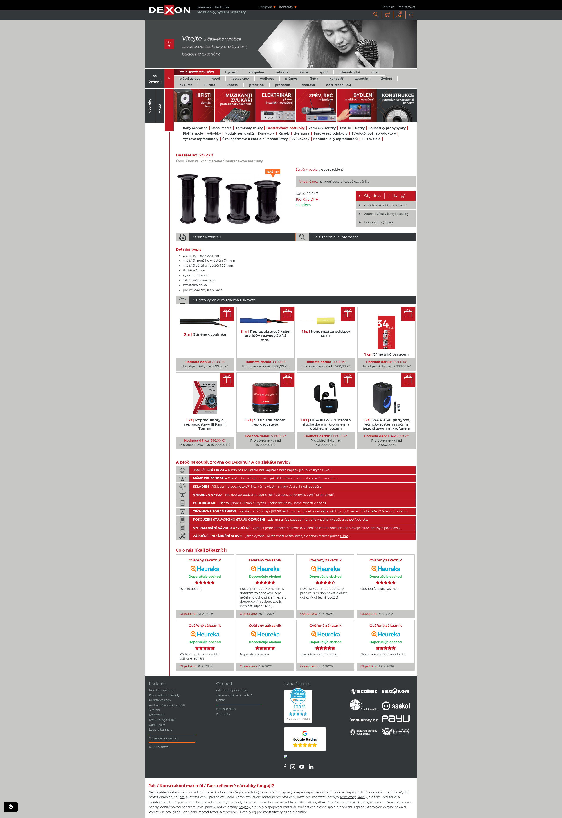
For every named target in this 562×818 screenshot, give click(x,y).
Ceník (220, 700)
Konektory (266, 133)
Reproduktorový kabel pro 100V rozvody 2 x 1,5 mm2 (265, 335)
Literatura (302, 133)
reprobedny (315, 792)
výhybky (250, 802)
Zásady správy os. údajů (234, 695)
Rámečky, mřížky (322, 128)
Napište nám (226, 709)
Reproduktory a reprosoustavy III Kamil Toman (205, 424)
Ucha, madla (221, 128)
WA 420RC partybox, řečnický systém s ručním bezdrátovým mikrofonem (386, 424)
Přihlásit (387, 7)
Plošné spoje (193, 133)
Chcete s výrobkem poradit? (386, 205)
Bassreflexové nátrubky (285, 128)
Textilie (345, 128)
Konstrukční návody (164, 695)
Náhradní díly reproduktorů (335, 139)
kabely (362, 797)
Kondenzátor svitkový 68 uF (326, 333)
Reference (156, 715)
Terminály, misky (249, 128)
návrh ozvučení (302, 528)
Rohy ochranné (195, 128)
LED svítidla (371, 139)
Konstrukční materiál (205, 161)
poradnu (298, 511)
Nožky (360, 128)
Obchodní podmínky (232, 690)
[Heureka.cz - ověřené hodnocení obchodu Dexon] (298, 722)
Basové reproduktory (330, 133)
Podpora (265, 7)
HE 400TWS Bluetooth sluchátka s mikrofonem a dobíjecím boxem (326, 424)
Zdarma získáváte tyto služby (386, 214)
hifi (406, 792)
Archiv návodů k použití (167, 705)
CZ (411, 15)
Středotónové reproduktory (373, 133)
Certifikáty (157, 725)
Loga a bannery (161, 730)
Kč (399, 14)
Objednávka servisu (164, 738)
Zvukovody (300, 139)
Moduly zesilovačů (239, 133)
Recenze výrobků (162, 720)
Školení (154, 710)
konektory (348, 797)
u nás (344, 536)
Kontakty (286, 7)
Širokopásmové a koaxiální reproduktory (255, 139)
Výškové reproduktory (200, 139)
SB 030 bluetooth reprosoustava (265, 422)
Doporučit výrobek (378, 222)
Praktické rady (160, 700)
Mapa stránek (159, 747)
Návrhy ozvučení (161, 690)
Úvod (180, 161)
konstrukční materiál (201, 792)
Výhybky (214, 133)
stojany (244, 807)
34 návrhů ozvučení (386, 354)
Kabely (284, 133)
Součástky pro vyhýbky (387, 128)
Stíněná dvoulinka (205, 334)
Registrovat (407, 7)
